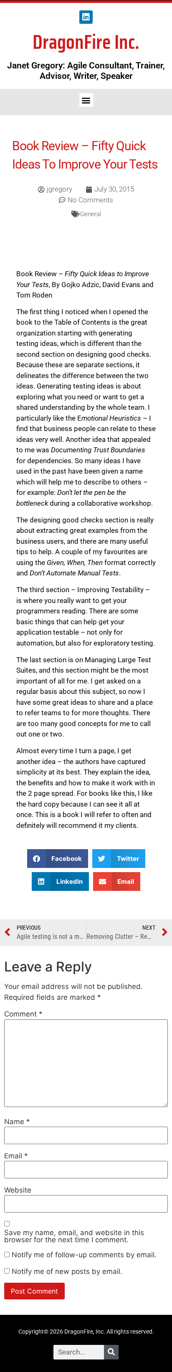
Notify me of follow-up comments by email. (84, 1255)
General (90, 214)
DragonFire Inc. (86, 42)
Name (17, 1121)
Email (16, 1156)
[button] (86, 100)
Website (17, 1190)
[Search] (111, 1352)
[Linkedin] (86, 17)
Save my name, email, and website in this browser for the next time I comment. (74, 1236)
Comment (23, 1014)
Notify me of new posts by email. (67, 1271)
